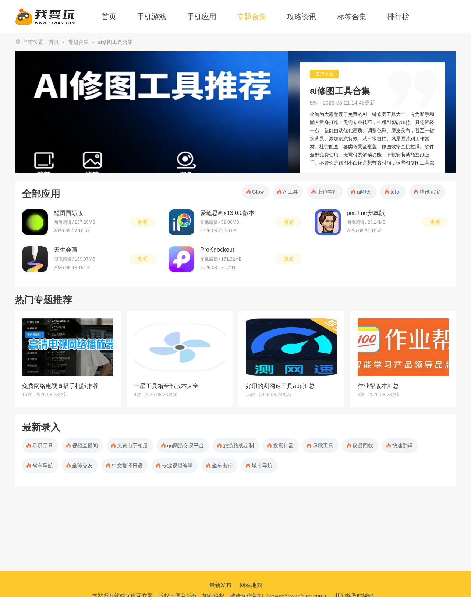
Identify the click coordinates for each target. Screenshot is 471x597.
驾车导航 (42, 466)
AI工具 (290, 192)
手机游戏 (151, 17)
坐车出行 (222, 466)
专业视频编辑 (177, 466)
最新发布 (220, 585)
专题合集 (251, 17)
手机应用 (201, 17)
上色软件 (327, 192)
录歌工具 (323, 445)
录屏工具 (42, 445)
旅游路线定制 (238, 445)
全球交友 (82, 466)
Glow (258, 192)
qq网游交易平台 (185, 445)
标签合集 (351, 17)
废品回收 (363, 445)
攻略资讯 (301, 17)
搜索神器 (283, 445)
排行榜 (398, 17)
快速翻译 (402, 445)
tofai (395, 192)
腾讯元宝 (429, 192)
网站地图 (251, 585)
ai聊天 (364, 192)
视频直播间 (85, 445)
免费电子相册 (132, 445)
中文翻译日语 (127, 466)
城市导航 (262, 466)
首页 (109, 17)
